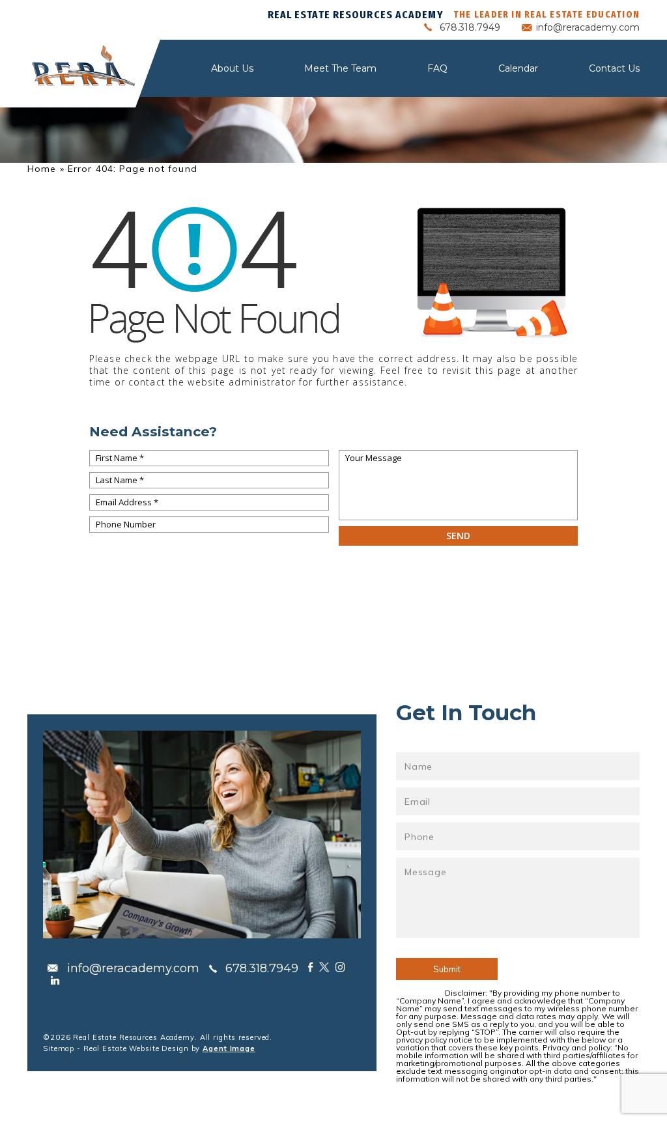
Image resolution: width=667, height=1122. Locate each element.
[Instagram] (340, 967)
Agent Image (229, 1048)
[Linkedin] (55, 980)
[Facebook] (310, 967)
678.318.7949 (470, 27)
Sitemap (58, 1048)
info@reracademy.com (588, 27)
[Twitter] (324, 967)
